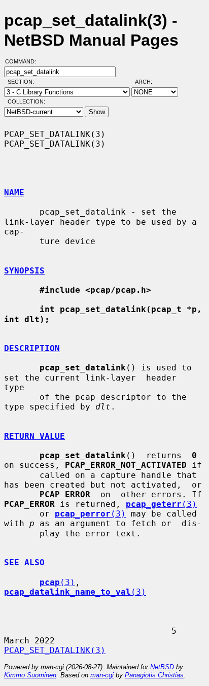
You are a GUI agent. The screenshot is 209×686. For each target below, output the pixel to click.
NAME (14, 192)
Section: (23, 82)
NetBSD (162, 667)
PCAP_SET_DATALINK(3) (55, 650)
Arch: (148, 82)
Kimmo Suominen (30, 675)
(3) (161, 504)
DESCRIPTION (32, 348)
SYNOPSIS (24, 271)
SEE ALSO (24, 562)
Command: (23, 61)
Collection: (26, 101)
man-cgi (102, 675)
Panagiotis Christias (154, 675)
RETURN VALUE (34, 436)
